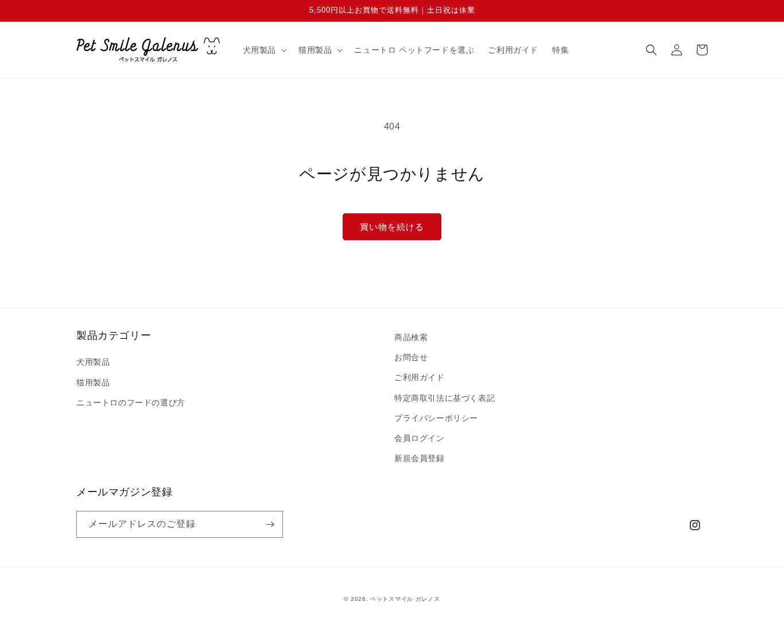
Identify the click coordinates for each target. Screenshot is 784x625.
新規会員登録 (419, 458)
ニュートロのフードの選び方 (130, 402)
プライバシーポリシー (436, 418)
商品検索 (411, 337)
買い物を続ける (392, 227)
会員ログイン (419, 438)
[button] (264, 50)
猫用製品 (93, 382)
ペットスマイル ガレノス (405, 599)
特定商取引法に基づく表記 (444, 398)
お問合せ (411, 357)
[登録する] (269, 524)
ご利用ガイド (419, 377)
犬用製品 (93, 361)
